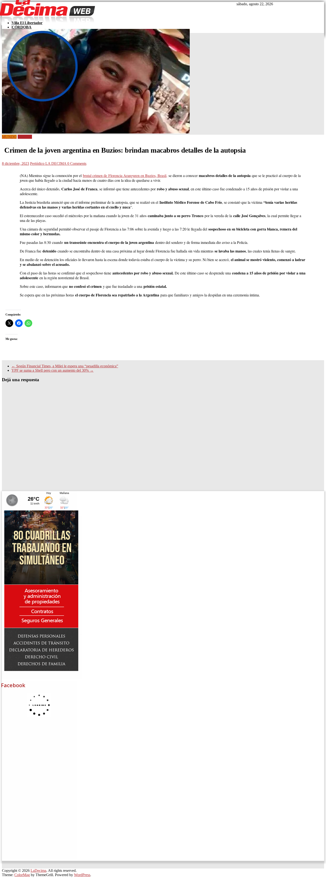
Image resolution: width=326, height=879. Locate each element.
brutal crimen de (125, 175)
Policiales (25, 137)
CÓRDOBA (22, 27)
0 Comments (76, 163)
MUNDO (9, 137)
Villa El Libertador (27, 23)
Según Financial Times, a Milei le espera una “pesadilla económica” (64, 366)
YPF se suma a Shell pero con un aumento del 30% (52, 370)
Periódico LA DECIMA (48, 163)
